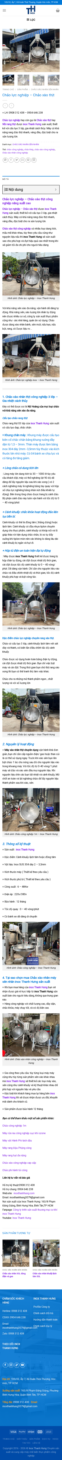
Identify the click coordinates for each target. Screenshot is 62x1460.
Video (55, 1439)
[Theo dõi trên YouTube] (22, 1365)
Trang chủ (8, 89)
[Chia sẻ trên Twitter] (16, 160)
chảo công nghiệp (15, 149)
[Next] (54, 50)
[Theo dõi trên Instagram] (11, 1365)
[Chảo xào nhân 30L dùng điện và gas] (16, 1253)
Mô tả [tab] (5, 179)
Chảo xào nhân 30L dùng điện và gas (14, 1275)
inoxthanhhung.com (24, 1193)
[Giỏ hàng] (58, 10)
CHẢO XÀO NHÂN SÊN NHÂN (45, 89)
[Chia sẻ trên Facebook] (11, 160)
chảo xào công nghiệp (44, 149)
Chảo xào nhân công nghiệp (15, 153)
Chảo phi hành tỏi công (14, 1170)
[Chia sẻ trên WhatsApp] (5, 160)
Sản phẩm (22, 89)
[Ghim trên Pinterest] (28, 160)
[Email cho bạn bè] (22, 160)
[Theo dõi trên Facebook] (5, 1365)
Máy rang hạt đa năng (14, 1155)
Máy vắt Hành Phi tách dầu (17, 1140)
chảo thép (29, 149)
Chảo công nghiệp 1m (14, 1125)
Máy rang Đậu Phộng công (17, 1147)
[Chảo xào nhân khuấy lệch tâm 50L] (46, 1253)
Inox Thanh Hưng (21, 1217)
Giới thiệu (22, 1439)
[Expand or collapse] (56, 189)
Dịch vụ (46, 1439)
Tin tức (26, 1443)
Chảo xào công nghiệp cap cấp (19, 1162)
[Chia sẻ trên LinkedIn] (34, 160)
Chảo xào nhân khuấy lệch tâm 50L (45, 1275)
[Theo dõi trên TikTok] (16, 1365)
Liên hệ (36, 1443)
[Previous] (7, 50)
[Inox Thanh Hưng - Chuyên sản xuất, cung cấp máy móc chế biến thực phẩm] (31, 10)
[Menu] (4, 10)
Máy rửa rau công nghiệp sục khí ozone (24, 1133)
